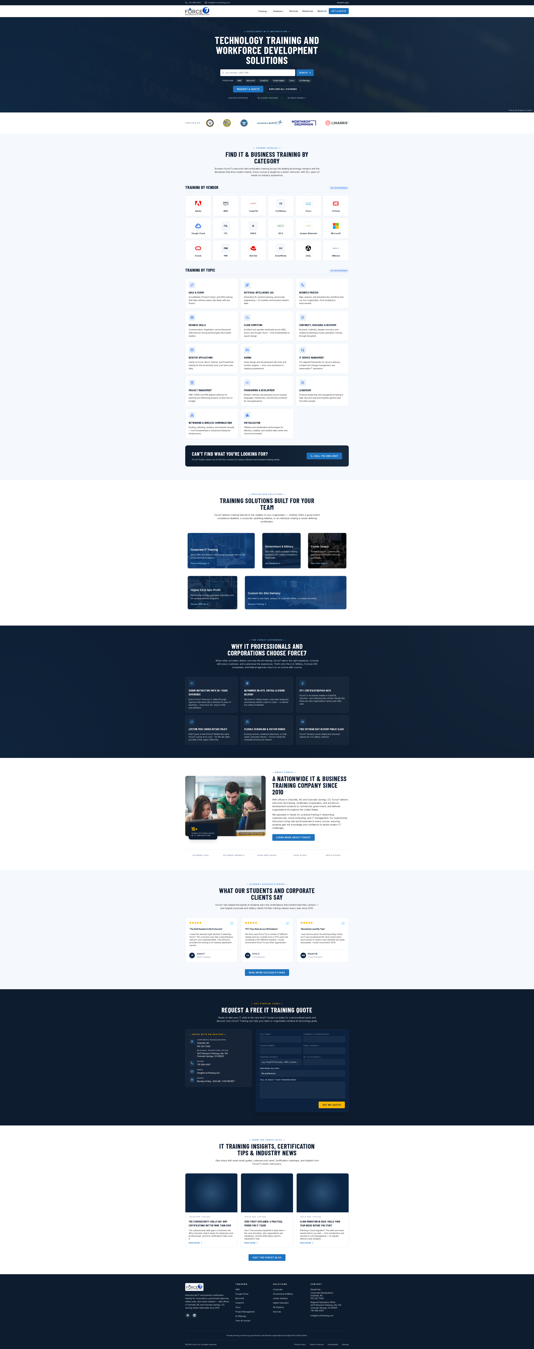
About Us (322, 11)
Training (262, 11)
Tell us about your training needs (278, 1080)
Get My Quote (331, 1104)
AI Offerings (305, 81)
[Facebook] (187, 1315)
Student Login (343, 2)
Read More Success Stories (267, 972)
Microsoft (251, 81)
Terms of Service (317, 1344)
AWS (239, 81)
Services (293, 11)
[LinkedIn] (194, 1315)
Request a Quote (248, 89)
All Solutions (278, 1307)
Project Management (244, 1311)
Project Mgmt (278, 81)
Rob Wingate (519, 110)
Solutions (277, 11)
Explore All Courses (283, 89)
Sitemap (345, 1344)
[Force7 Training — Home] (197, 11)
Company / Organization (316, 1034)
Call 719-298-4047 (326, 456)
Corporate (277, 1289)
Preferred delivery (270, 1068)
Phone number (267, 1046)
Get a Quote (339, 11)
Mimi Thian (250, 834)
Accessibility (333, 1344)
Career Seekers (280, 1298)
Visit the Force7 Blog (267, 1257)
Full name (266, 1034)
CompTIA (264, 81)
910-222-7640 (203, 1046)
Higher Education (281, 1303)
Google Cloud (241, 1294)
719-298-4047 (195, 2)
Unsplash (529, 110)
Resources (307, 11)
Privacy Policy (300, 1344)
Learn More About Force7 (293, 837)
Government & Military (283, 1294)
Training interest (269, 1057)
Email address (311, 1046)
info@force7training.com (219, 2)
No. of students (311, 1057)
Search (303, 72)
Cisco (292, 81)
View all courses (242, 1320)
